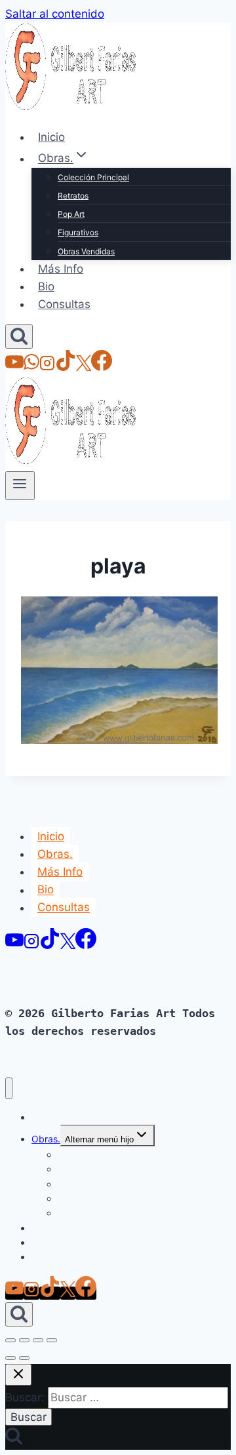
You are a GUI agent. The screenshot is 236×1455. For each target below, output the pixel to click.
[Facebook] (101, 367)
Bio (46, 286)
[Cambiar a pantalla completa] (24, 1340)
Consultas (64, 304)
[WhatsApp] (31, 367)
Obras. (55, 854)
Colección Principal (93, 177)
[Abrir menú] (20, 485)
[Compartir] (38, 1340)
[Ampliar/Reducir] (10, 1340)
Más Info (60, 268)
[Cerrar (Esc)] (52, 1340)
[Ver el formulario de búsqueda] (19, 336)
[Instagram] (47, 367)
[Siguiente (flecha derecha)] (24, 1358)
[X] (83, 367)
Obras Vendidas (86, 251)
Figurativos (78, 232)
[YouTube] (14, 367)
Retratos (73, 196)
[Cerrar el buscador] (18, 1375)
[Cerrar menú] (8, 1088)
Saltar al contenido (54, 13)
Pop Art (71, 214)
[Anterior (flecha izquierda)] (10, 1358)
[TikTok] (65, 367)
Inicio (51, 137)
